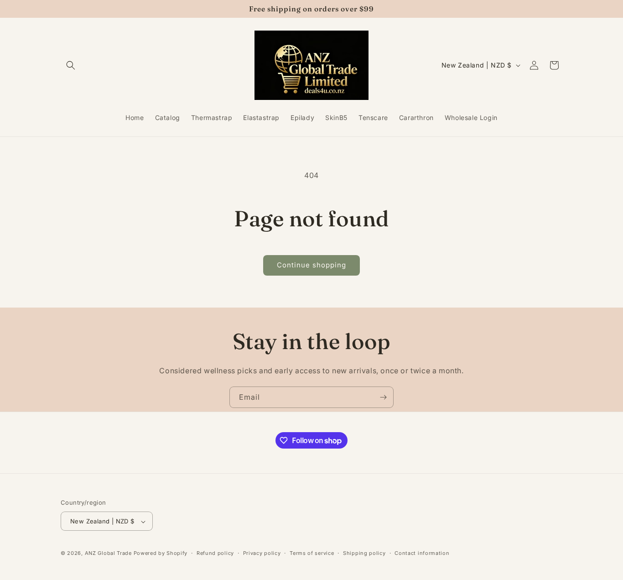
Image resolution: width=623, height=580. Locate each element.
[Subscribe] (383, 397)
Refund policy (215, 553)
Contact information (422, 553)
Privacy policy (262, 553)
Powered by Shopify (161, 553)
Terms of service (312, 553)
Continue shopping (311, 265)
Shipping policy (364, 553)
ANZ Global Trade (108, 553)
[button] (71, 65)
